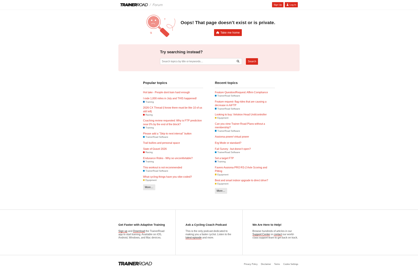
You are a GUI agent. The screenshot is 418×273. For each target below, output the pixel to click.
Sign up (122, 231)
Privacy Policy (251, 264)
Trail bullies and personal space (161, 142)
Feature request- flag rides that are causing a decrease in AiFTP (240, 103)
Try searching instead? (181, 52)
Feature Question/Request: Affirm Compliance (241, 92)
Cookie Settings (290, 264)
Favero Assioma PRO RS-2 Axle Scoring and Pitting (241, 169)
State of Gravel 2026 (155, 149)
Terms (277, 264)
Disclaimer (266, 264)
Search (252, 61)
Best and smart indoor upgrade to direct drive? (241, 180)
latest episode (193, 237)
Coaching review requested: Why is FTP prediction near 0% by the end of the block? (172, 122)
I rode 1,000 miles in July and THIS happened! (170, 98)
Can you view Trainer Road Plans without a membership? (240, 125)
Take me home (230, 32)
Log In (293, 4)
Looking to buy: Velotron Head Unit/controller (241, 114)
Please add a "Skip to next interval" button (167, 133)
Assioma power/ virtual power (232, 136)
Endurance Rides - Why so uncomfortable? (168, 158)
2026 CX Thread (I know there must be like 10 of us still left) (172, 109)
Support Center (261, 234)
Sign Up (278, 4)
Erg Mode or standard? (228, 142)
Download (139, 231)
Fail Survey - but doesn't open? (233, 149)
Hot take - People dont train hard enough (166, 92)
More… (149, 187)
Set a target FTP (224, 158)
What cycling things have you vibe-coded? (167, 176)
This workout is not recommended (162, 167)
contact (278, 234)
